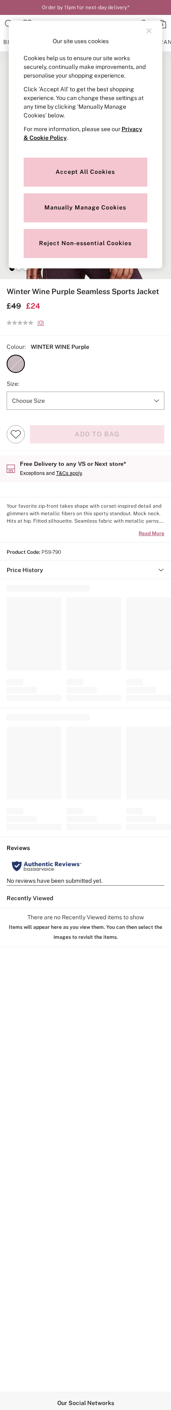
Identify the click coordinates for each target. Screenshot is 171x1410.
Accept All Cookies (85, 171)
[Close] (149, 31)
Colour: (16, 346)
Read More (151, 533)
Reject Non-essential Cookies (85, 243)
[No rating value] (22, 322)
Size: (13, 383)
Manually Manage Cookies (85, 207)
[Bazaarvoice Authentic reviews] (47, 866)
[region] (86, 144)
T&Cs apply (69, 472)
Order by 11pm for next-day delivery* (85, 7)
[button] (12, 268)
